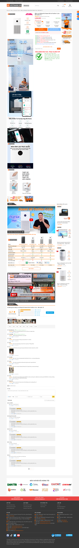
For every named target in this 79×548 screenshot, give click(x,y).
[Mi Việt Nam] (14, 5)
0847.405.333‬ (64, 520)
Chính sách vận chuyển (11, 506)
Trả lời (10, 332)
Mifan (48, 32)
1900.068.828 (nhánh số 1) (17, 526)
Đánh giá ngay (50, 312)
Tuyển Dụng (42, 506)
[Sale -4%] (64, 254)
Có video (31, 326)
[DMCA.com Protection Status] (69, 535)
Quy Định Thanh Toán (27, 508)
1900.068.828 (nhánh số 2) (45, 521)
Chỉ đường (12, 515)
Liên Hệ (58, 504)
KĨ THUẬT (62, 497)
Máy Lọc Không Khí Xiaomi (15, 10)
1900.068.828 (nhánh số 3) (17, 527)
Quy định (25, 502)
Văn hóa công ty (43, 504)
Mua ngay (41, 29)
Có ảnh (35, 326)
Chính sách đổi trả (60, 508)
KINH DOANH (17, 497)
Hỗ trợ (8, 502)
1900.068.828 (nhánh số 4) (45, 523)
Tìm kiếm (45, 400)
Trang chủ (8, 10)
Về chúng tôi (43, 502)
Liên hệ (59, 502)
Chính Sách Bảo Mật (27, 506)
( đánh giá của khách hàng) (44, 16)
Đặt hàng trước (54, 29)
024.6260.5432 (13, 529)
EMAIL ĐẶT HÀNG (39, 497)
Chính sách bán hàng (11, 504)
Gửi (53, 396)
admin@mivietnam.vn (19, 530)
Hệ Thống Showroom (61, 506)
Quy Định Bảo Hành (10, 508)
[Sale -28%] (64, 275)
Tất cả (10, 326)
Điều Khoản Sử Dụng (27, 504)
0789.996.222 (65, 521)
